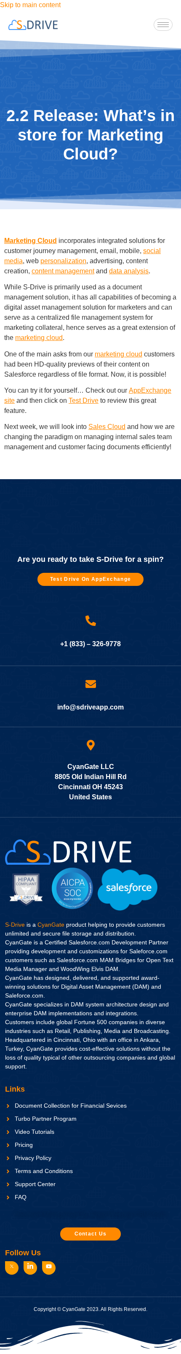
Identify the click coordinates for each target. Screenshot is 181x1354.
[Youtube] (49, 1268)
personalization (63, 260)
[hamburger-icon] (163, 25)
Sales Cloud (106, 426)
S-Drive (15, 924)
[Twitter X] (12, 1268)
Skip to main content (30, 4)
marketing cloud (39, 337)
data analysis (129, 271)
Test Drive (83, 400)
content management (63, 271)
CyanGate (50, 924)
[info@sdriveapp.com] (90, 684)
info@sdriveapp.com (90, 707)
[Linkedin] (30, 1268)
